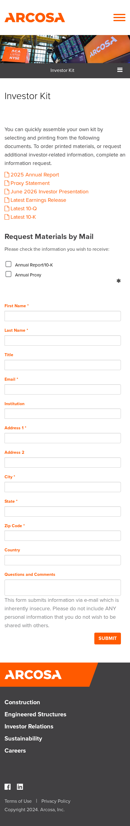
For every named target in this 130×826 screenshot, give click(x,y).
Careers (15, 750)
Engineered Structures (36, 714)
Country (12, 550)
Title (9, 354)
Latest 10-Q (24, 208)
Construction (22, 702)
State (11, 501)
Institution (14, 403)
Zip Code (15, 525)
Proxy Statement (30, 183)
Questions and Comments (30, 574)
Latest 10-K (23, 217)
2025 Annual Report (35, 174)
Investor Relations (29, 726)
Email (11, 379)
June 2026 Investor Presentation (50, 191)
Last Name (16, 330)
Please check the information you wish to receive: (57, 249)
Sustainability (23, 738)
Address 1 (15, 428)
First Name (17, 305)
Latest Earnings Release (38, 200)
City (10, 476)
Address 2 (14, 452)
